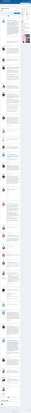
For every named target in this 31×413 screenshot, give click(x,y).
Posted (9, 84)
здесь (7, 331)
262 (3, 250)
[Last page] (16, 397)
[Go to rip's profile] (1, 10)
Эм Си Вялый (3, 377)
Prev (2, 397)
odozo (3, 84)
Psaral (3, 225)
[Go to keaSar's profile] (22, 12)
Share (14, 10)
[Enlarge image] (9, 60)
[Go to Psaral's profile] (3, 228)
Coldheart (3, 369)
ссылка (10, 361)
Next (15, 397)
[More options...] (19, 84)
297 (3, 207)
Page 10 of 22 (18, 16)
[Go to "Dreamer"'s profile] (3, 131)
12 (10, 397)
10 (8, 397)
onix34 (3, 288)
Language (13, 411)
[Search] (30, 3)
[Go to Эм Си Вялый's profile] (3, 379)
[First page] (1, 397)
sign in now (14, 401)
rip (3, 10)
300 (3, 89)
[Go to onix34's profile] (3, 290)
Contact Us (16, 411)
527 (3, 169)
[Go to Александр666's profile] (3, 313)
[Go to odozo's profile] (3, 86)
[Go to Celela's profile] (3, 21)
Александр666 (3, 338)
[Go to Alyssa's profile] (3, 139)
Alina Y (3, 233)
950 (3, 374)
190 (3, 63)
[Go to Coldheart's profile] (3, 371)
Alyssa (3, 137)
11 (9, 397)
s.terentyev (3, 271)
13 (11, 397)
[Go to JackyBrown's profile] (3, 49)
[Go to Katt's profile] (3, 190)
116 (3, 293)
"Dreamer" (3, 129)
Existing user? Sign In (24, 1)
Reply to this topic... (6, 404)
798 (3, 276)
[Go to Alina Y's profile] (3, 204)
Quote (8, 44)
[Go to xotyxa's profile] (3, 60)
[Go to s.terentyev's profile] (3, 273)
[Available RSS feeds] (30, 409)
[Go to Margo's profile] (3, 305)
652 (3, 142)
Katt (3, 187)
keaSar (23, 12)
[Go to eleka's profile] (3, 118)
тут (15, 111)
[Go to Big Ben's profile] (3, 155)
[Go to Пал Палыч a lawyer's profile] (26, 12)
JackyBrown (3, 92)
